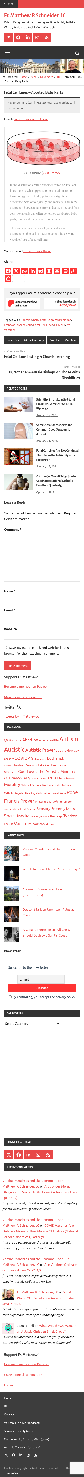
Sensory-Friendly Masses (19, 1431)
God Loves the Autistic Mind (44, 771)
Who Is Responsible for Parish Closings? (51, 869)
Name (9, 591)
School (23, 809)
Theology (56, 816)
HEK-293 (59, 324)
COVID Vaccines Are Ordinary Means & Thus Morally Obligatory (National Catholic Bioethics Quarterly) (40, 1231)
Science (31, 809)
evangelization (14, 765)
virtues (50, 824)
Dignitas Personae (59, 319)
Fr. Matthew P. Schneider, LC (34, 15)
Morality (12, 784)
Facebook (31, 765)
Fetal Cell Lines (43, 324)
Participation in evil (47, 793)
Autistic (14, 749)
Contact (9, 1414)
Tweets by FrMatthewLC (21, 716)
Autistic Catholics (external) (22, 1447)
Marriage (71, 778)
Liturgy (61, 778)
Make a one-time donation (23, 697)
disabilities (40, 759)
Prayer (27, 801)
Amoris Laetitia (49, 740)
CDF (76, 750)
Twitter (70, 815)
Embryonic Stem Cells (18, 324)
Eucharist (55, 758)
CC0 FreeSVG (53, 173)
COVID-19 (24, 758)
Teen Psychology (39, 816)
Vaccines (9, 329)
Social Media (16, 815)
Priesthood (41, 801)
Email (9, 610)
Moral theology (34, 340)
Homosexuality (19, 778)
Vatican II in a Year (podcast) (22, 1422)
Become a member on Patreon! (26, 686)
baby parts (39, 319)
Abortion (26, 319)
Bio (6, 1406)
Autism (68, 738)
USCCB (8, 824)
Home (8, 1398)
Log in (8, 1385)
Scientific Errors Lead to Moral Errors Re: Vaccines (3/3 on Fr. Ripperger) (55, 404)
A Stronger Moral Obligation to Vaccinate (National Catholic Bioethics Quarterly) (56, 481)
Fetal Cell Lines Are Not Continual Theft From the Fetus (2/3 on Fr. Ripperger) (57, 455)
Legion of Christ (47, 778)
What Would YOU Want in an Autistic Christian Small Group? (38, 1297)
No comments (16, 108)
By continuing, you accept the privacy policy (43, 997)
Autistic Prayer (40, 749)
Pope (63, 793)
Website (10, 629)
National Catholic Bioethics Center (41, 785)
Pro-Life (54, 340)
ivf (68, 324)
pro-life (55, 801)
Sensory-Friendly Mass (55, 808)
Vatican (39, 824)
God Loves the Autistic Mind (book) (26, 1439)
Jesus (34, 778)
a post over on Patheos (31, 119)
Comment (12, 529)
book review (64, 750)
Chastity (9, 759)
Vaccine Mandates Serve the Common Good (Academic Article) (54, 429)
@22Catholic (13, 740)
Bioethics (13, 340)
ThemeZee (11, 1473)
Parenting (30, 793)
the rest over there (37, 251)
